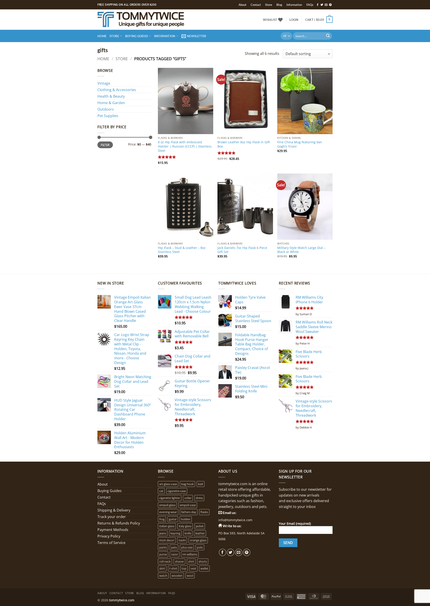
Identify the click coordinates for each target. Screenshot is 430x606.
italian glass (166, 526)
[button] (293, 20)
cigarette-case (177, 491)
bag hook (187, 484)
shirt (191, 561)
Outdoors (105, 109)
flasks (204, 512)
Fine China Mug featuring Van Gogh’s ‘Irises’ (299, 144)
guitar (173, 519)
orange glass (198, 540)
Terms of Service (111, 542)
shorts (202, 561)
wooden (177, 576)
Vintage (103, 83)
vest (193, 568)
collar (187, 498)
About (242, 4)
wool (190, 576)
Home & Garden (111, 102)
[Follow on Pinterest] (330, 4)
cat (161, 491)
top (184, 568)
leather (200, 533)
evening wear (168, 512)
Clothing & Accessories (116, 89)
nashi (182, 540)
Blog (279, 4)
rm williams (189, 554)
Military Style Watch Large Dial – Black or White (301, 250)
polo (200, 547)
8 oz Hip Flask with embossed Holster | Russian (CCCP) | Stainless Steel (185, 146)
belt (200, 484)
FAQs (309, 4)
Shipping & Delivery (113, 510)
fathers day (188, 512)
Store (268, 4)
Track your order (111, 516)
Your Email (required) (295, 523)
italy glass (185, 526)
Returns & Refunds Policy (118, 523)
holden (185, 519)
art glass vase (168, 484)
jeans (162, 533)
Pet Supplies (107, 115)
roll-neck (165, 561)
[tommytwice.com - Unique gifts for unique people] (153, 19)
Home (101, 36)
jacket (200, 526)
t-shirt (173, 568)
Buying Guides (136, 36)
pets (174, 547)
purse (163, 554)
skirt (162, 568)
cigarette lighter (169, 498)
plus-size (187, 547)
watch (163, 576)
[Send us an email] (326, 4)
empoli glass (167, 505)
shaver (179, 561)
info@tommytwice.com (235, 520)
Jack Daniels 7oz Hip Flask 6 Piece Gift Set (242, 250)
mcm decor (166, 540)
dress (199, 498)
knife (188, 533)
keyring (175, 533)
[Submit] (328, 36)
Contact (256, 4)
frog (162, 519)
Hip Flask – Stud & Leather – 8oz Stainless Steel (182, 250)
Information (294, 4)
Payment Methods (112, 529)
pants (163, 547)
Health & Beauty (111, 96)
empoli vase (188, 505)
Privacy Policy (108, 536)
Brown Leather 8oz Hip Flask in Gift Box (243, 144)
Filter (105, 145)
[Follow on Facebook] (317, 4)
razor (174, 554)
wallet (204, 568)
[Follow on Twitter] (321, 4)
